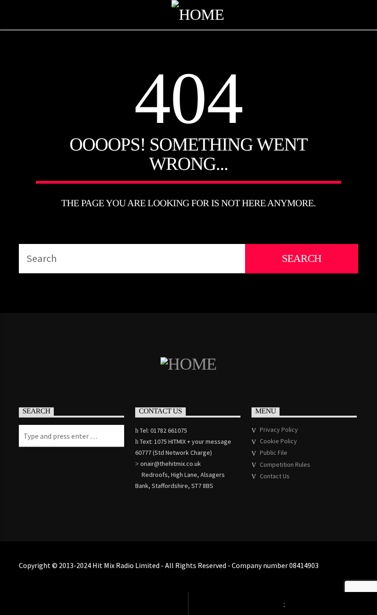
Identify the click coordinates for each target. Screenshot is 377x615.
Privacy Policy (279, 429)
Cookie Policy (278, 441)
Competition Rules (285, 464)
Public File (273, 452)
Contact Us (275, 476)
